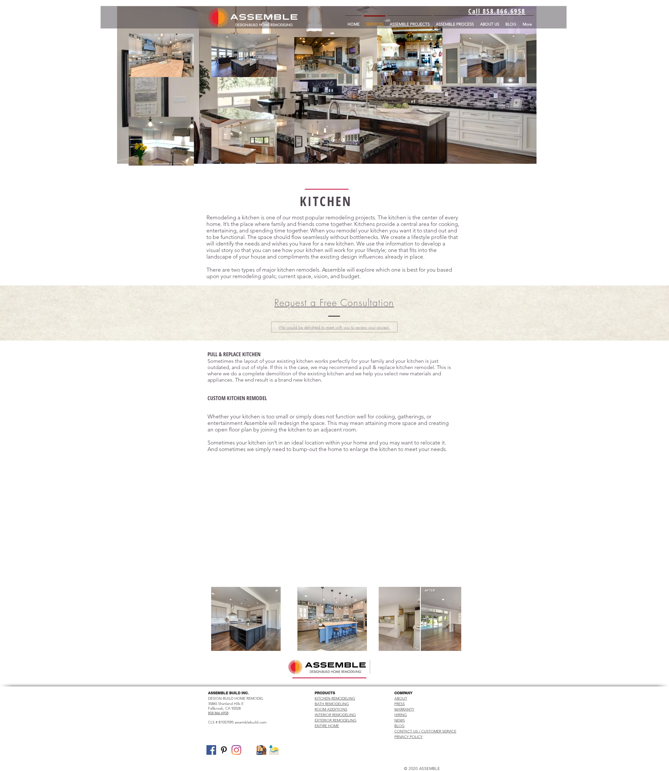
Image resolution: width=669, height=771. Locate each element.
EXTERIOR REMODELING (335, 720)
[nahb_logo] (249, 750)
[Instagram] (236, 750)
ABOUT (400, 698)
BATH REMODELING (332, 704)
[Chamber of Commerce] (274, 750)
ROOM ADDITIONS (331, 709)
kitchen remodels (298, 269)
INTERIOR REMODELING (335, 714)
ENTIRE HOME (327, 725)
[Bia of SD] (261, 750)
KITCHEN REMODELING (335, 698)
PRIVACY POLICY (408, 736)
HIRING (400, 714)
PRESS (399, 704)
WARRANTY (404, 709)
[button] (246, 619)
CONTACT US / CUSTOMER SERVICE (425, 731)
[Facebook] (211, 750)
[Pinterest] (224, 750)
